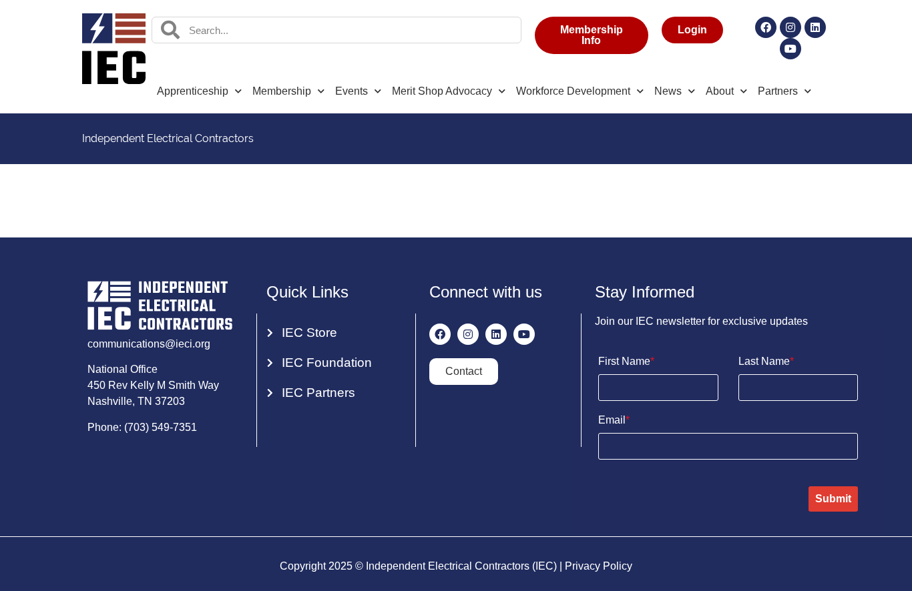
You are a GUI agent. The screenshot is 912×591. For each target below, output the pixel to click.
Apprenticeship (192, 91)
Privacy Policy (598, 566)
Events (351, 91)
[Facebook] (765, 27)
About (720, 91)
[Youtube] (790, 48)
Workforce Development (573, 91)
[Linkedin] (815, 27)
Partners (778, 91)
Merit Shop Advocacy (442, 91)
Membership (281, 91)
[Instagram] (790, 27)
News (668, 91)
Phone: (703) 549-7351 (142, 427)
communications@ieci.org (148, 344)
